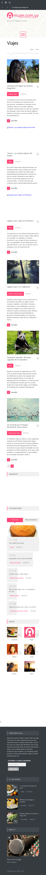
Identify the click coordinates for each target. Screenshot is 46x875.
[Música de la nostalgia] (23, 845)
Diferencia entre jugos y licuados (19, 7)
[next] (15, 820)
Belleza (12, 562)
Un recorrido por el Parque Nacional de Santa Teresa (17, 426)
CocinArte (14, 640)
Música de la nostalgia (14, 859)
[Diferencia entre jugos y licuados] (12, 804)
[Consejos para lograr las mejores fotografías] (23, 71)
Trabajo (26, 611)
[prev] (15, 787)
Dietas (22, 791)
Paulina (14, 657)
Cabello (17, 595)
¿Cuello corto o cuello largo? (18, 574)
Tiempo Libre (12, 433)
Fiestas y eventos (13, 293)
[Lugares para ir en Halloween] (23, 272)
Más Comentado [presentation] (31, 520)
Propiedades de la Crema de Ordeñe (20, 558)
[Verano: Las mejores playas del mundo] (23, 138)
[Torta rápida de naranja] (23, 531)
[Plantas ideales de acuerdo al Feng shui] (12, 818)
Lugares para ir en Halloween (18, 287)
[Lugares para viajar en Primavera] (23, 206)
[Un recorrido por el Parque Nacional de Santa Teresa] (23, 410)
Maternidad (20, 611)
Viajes (15, 94)
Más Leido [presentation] (15, 520)
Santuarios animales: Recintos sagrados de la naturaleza (19, 358)
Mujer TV (9, 862)
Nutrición (23, 805)
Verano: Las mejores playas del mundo (19, 154)
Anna (31, 674)
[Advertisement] (26, 28)
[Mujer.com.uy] (23, 16)
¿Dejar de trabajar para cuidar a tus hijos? (22, 607)
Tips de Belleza (19, 578)
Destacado (18, 562)
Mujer (31, 640)
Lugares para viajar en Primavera (20, 221)
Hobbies (10, 94)
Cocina (12, 547)
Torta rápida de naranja (16, 543)
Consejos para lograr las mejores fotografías (20, 87)
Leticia (14, 674)
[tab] (15, 521)
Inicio (31, 49)
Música (14, 862)
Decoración (24, 819)
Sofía (31, 657)
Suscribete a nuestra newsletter (19, 761)
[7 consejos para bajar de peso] (12, 790)
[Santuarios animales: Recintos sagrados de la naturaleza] (23, 342)
